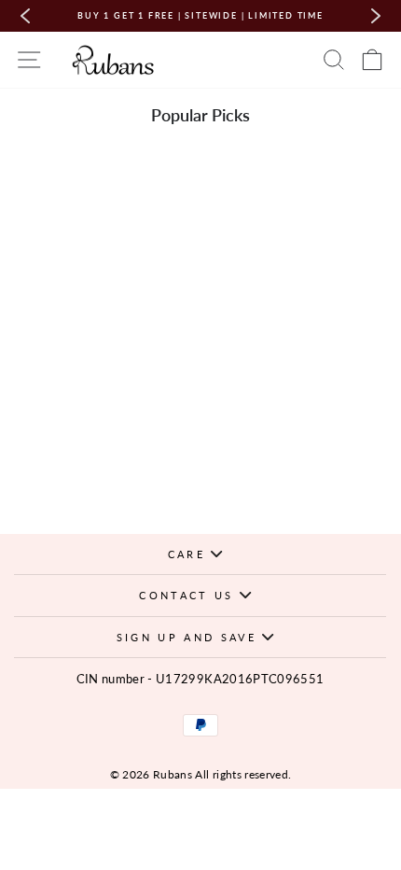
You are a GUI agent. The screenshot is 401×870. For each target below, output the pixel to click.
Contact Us (189, 595)
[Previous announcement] (25, 16)
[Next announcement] (376, 16)
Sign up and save (189, 637)
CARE (190, 554)
